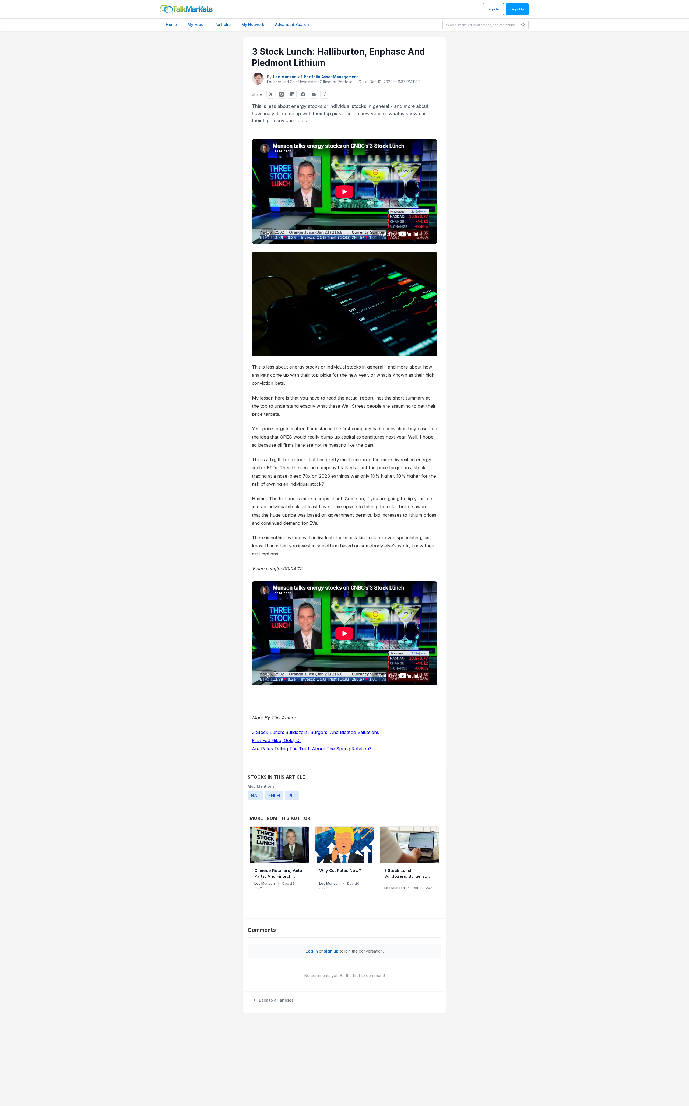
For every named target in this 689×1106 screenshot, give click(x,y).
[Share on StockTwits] (281, 94)
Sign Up (517, 9)
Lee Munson (285, 77)
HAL (255, 795)
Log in (311, 951)
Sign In (493, 9)
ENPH (274, 795)
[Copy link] (324, 94)
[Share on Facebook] (303, 94)
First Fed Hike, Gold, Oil (276, 740)
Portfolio (222, 24)
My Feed (195, 24)
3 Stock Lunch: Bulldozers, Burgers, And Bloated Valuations (315, 732)
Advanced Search (292, 24)
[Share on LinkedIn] (292, 94)
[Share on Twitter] (270, 94)
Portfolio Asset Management (331, 77)
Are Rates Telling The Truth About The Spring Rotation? (311, 748)
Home (171, 24)
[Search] (523, 25)
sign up (331, 951)
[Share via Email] (314, 94)
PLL (292, 795)
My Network (252, 24)
